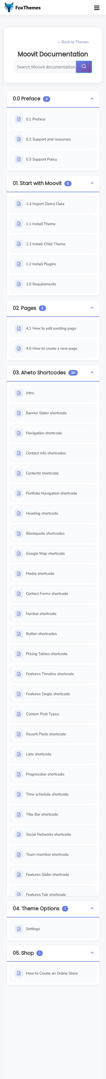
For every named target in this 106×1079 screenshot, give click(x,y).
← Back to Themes (73, 42)
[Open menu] (97, 7)
